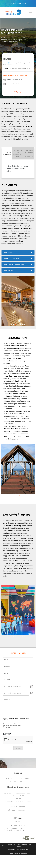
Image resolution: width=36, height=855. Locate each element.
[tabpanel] (18, 169)
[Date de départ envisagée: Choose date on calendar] (31, 693)
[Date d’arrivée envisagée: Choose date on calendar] (31, 686)
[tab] (7, 153)
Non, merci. (8, 727)
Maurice (7, 59)
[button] (11, 324)
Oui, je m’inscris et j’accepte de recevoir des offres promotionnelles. (16, 724)
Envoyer (18, 748)
